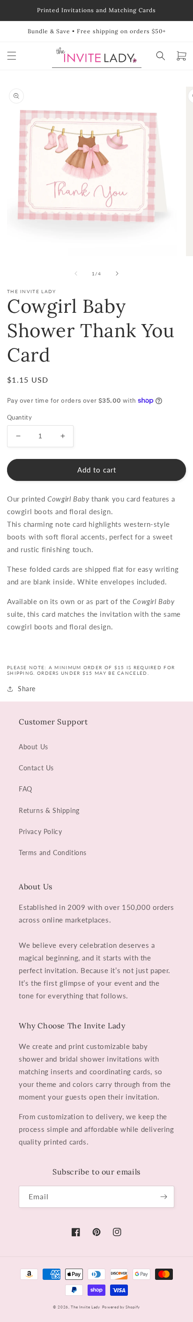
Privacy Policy (40, 831)
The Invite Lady (85, 1307)
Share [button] (27, 689)
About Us (33, 747)
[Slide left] (76, 273)
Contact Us (36, 768)
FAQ (25, 789)
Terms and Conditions (53, 853)
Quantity (19, 417)
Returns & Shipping (49, 810)
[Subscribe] (163, 1197)
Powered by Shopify (121, 1307)
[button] (11, 55)
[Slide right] (117, 273)
